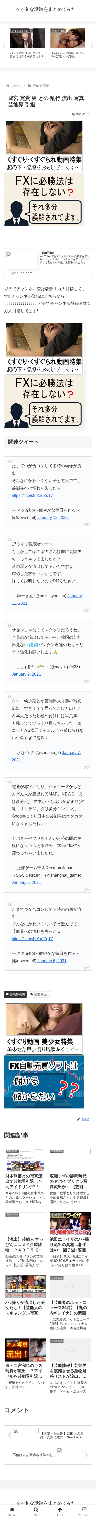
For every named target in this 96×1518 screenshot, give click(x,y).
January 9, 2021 (26, 674)
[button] (85, 962)
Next (92, 45)
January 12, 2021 (53, 517)
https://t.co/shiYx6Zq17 (32, 495)
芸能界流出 (17, 994)
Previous (3, 45)
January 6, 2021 (26, 882)
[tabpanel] (27, 45)
